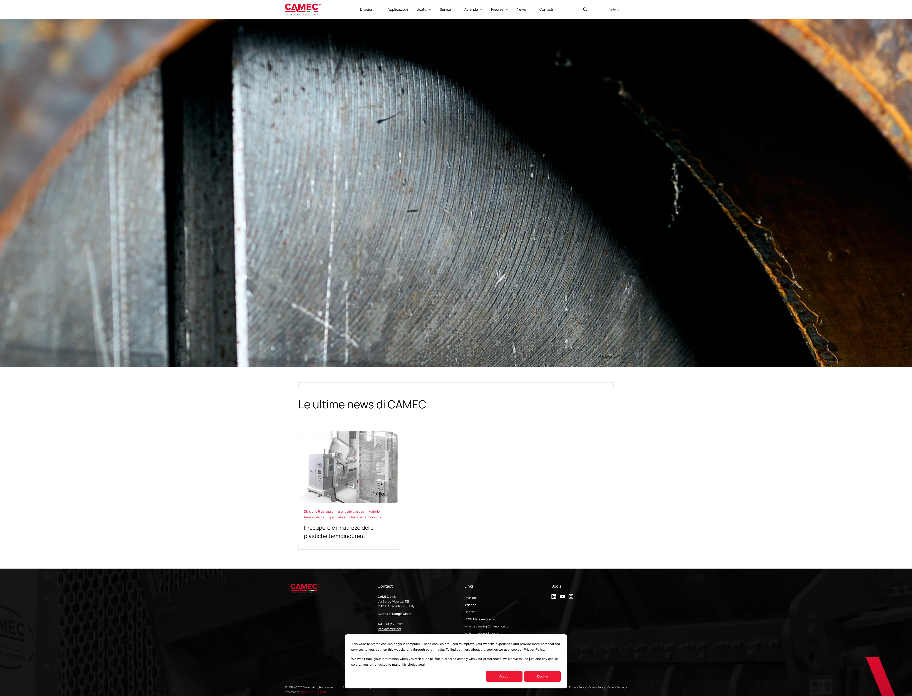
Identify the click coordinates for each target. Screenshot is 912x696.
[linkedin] (553, 596)
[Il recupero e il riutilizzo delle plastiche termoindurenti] (348, 490)
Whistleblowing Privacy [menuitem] (481, 633)
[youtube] (562, 596)
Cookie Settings (617, 687)
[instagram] (571, 596)
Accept (504, 676)
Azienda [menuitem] (470, 605)
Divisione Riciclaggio (319, 511)
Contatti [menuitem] (470, 612)
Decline (542, 676)
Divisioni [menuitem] (471, 598)
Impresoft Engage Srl (313, 692)
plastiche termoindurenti (367, 517)
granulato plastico (351, 511)
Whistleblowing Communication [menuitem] (487, 626)
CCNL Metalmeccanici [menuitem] (480, 619)
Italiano (614, 9)
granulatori (337, 517)
